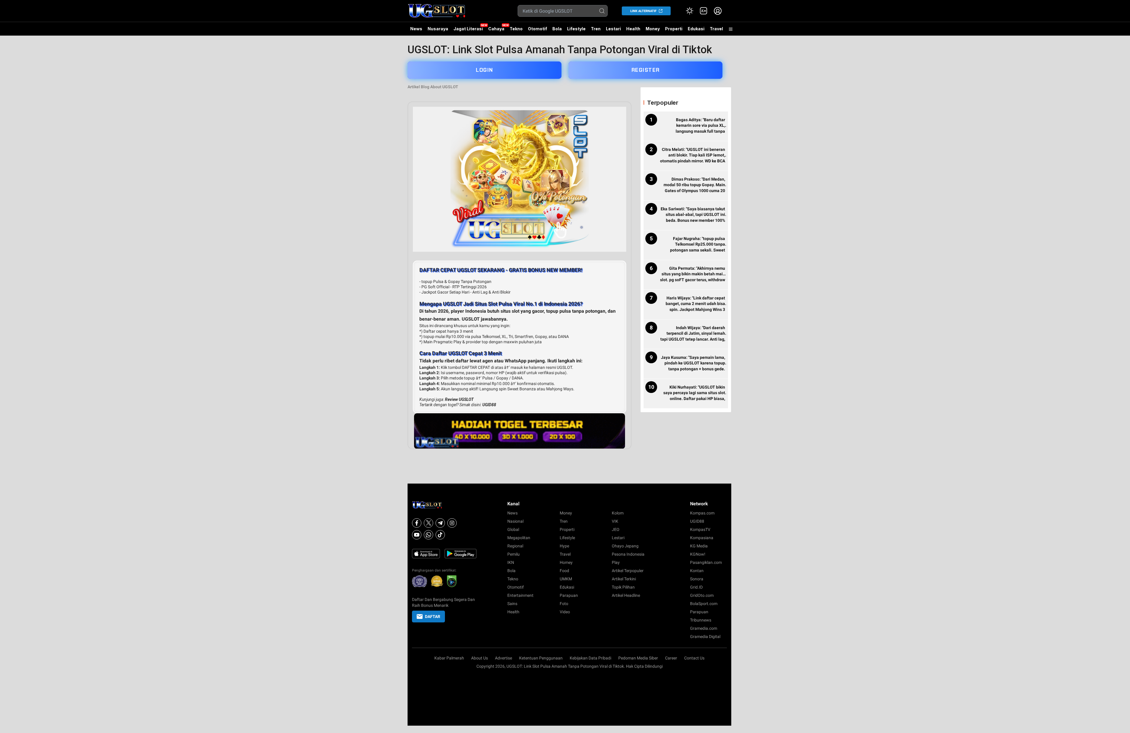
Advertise (503, 658)
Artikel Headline (626, 595)
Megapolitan (518, 537)
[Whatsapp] (428, 534)
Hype (564, 546)
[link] (703, 11)
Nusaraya (438, 28)
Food (564, 570)
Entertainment (520, 595)
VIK (615, 521)
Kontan (697, 570)
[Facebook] (416, 523)
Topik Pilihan (623, 587)
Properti (673, 28)
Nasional (515, 521)
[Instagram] (452, 523)
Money (653, 28)
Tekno (516, 28)
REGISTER (646, 70)
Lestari (613, 31)
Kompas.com (702, 513)
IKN (510, 562)
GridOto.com (702, 595)
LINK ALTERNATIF (643, 11)
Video (565, 611)
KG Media (699, 546)
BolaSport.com (703, 603)
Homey (566, 562)
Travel (716, 28)
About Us (479, 658)
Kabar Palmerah (449, 658)
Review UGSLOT (459, 399)
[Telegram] (440, 523)
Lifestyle (576, 28)
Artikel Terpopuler (628, 570)
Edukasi (696, 28)
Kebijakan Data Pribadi (590, 658)
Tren (596, 28)
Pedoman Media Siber (638, 658)
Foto (564, 603)
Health (633, 28)
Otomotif (537, 28)
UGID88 (489, 404)
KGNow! (697, 554)
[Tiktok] (440, 534)
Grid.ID (696, 587)
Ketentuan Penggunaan (541, 658)
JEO (615, 529)
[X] (428, 523)
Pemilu (513, 554)
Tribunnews (700, 620)
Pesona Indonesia (628, 554)
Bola (557, 28)
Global (513, 529)
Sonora (696, 579)
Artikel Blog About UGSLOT (433, 86)
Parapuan (569, 595)
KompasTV (700, 529)
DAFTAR (432, 616)
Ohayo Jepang (625, 546)
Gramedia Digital (705, 636)
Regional (515, 546)
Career (671, 658)
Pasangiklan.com (706, 562)
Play (616, 562)
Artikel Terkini (624, 579)
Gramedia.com (703, 628)
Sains (512, 603)
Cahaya (496, 28)
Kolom (618, 513)
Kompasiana (701, 537)
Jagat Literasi (468, 28)
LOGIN (484, 70)
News (416, 28)
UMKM (566, 579)
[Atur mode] (689, 11)
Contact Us (694, 658)
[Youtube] (416, 534)
